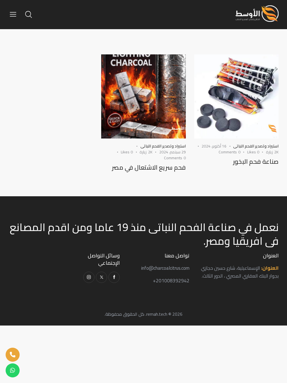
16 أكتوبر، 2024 (214, 146)
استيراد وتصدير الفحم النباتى (256, 146)
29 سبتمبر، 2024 (172, 152)
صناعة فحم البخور (256, 161)
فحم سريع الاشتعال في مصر (149, 167)
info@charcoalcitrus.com (165, 268)
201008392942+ (171, 280)
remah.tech (156, 314)
